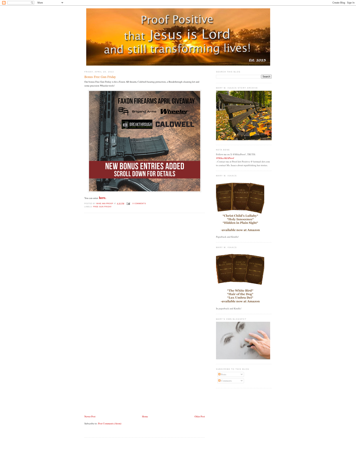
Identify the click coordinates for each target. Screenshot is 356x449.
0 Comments (139, 203)
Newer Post (89, 416)
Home (145, 416)
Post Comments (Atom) (109, 423)
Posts (223, 374)
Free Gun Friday (102, 207)
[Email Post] (128, 203)
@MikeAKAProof (225, 158)
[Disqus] (144, 266)
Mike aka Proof (105, 203)
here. (102, 197)
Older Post (200, 416)
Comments (226, 380)
